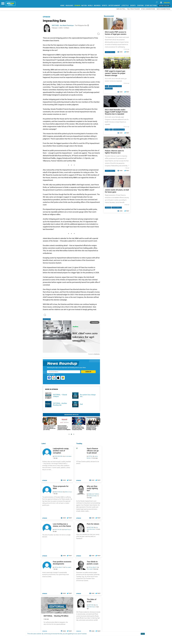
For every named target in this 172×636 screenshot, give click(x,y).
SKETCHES (55, 25)
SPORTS (104, 5)
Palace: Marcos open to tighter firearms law (114, 152)
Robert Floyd (67, 529)
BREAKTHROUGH (58, 492)
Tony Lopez (89, 569)
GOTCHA (90, 456)
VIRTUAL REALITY (92, 567)
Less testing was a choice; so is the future (62, 525)
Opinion (46, 17)
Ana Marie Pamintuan (67, 25)
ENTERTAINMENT (114, 5)
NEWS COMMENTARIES (163, 9)
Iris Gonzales (68, 456)
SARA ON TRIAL (121, 9)
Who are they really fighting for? (92, 488)
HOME (62, 5)
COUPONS (140, 5)
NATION (84, 5)
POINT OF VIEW (58, 529)
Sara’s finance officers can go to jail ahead (93, 450)
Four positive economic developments (62, 563)
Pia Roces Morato (92, 495)
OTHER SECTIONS (151, 5)
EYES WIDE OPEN (58, 456)
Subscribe (167, 2)
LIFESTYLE (125, 5)
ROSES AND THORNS (93, 494)
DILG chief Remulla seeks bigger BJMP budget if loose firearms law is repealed (116, 112)
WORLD (90, 5)
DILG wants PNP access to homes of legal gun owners (115, 33)
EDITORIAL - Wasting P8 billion (56, 616)
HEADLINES (69, 5)
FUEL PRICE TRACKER (133, 9)
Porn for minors (93, 524)
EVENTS (133, 5)
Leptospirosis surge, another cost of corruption (61, 450)
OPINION (77, 5)
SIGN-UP (88, 372)
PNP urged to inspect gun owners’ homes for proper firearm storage (115, 73)
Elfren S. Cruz (68, 492)
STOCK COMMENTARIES (148, 9)
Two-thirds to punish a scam (92, 563)
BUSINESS (97, 5)
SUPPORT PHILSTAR (164, 5)
